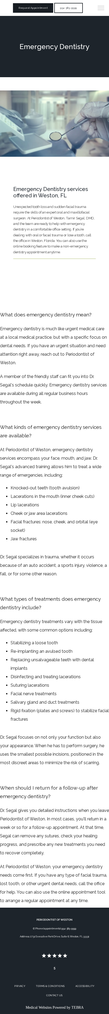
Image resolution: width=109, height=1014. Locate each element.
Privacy (19, 986)
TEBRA (77, 1007)
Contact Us (54, 995)
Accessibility (85, 986)
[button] (101, 8)
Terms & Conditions (50, 986)
